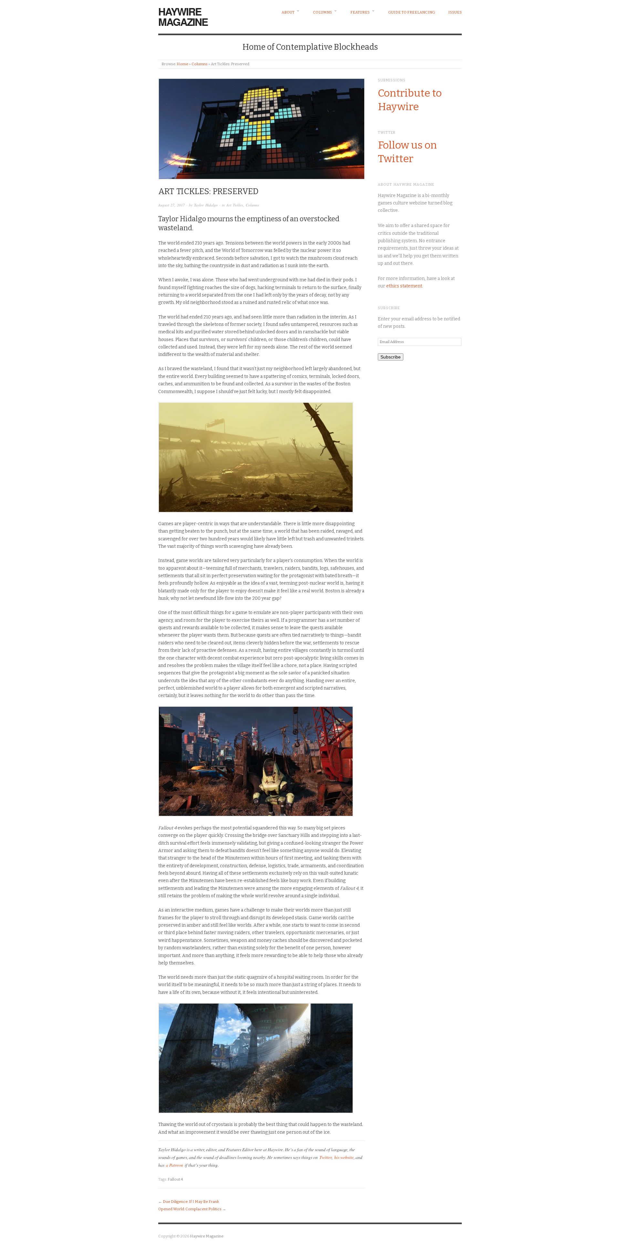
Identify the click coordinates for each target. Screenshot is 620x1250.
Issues (455, 12)
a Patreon (174, 1165)
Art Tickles (234, 205)
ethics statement (404, 286)
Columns (322, 12)
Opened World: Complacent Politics (190, 1209)
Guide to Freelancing (411, 12)
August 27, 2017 (171, 205)
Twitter (325, 1157)
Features (360, 12)
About (288, 12)
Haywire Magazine (183, 16)
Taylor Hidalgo (206, 205)
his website (344, 1157)
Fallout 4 (175, 1179)
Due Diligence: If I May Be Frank (191, 1201)
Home (182, 64)
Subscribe (390, 356)
